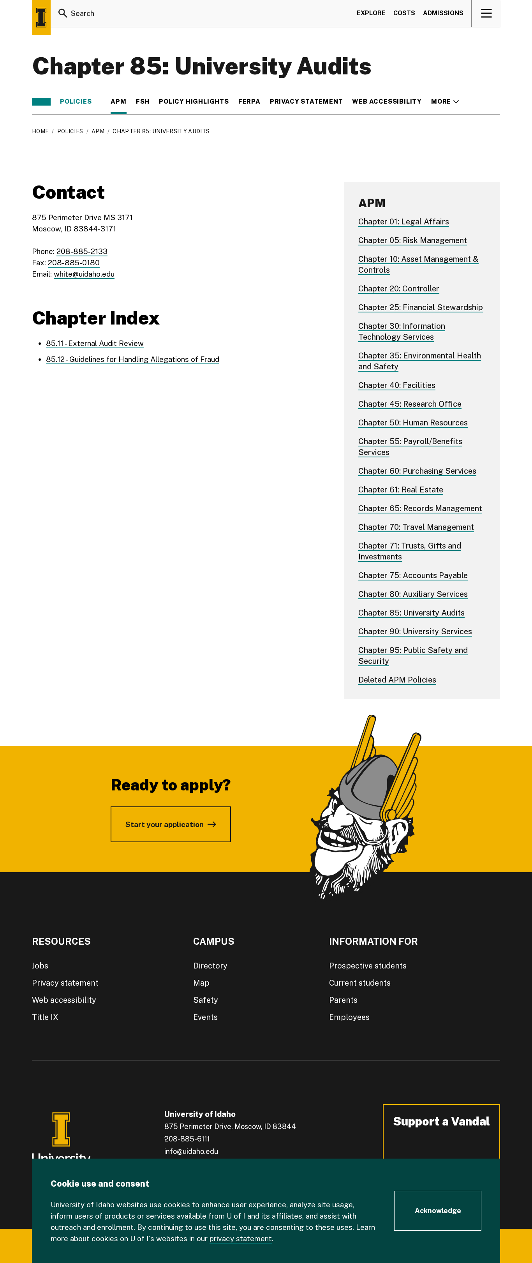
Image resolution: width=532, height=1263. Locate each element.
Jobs (40, 965)
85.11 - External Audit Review (95, 343)
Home (40, 131)
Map (201, 983)
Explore (371, 13)
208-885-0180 (74, 262)
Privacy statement (306, 102)
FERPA (249, 102)
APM (118, 102)
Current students (360, 983)
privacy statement (241, 1238)
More (445, 102)
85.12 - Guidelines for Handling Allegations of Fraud (132, 359)
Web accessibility (64, 1000)
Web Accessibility (387, 102)
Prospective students (368, 965)
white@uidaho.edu (84, 274)
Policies (76, 102)
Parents (343, 1000)
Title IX (45, 1017)
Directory (210, 965)
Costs (404, 13)
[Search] (63, 13)
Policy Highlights (194, 102)
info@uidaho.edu (191, 1151)
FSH (143, 102)
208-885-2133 (81, 251)
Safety (205, 1000)
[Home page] (41, 17)
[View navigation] (486, 13)
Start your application (164, 824)
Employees (349, 1017)
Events (205, 1017)
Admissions (443, 13)
